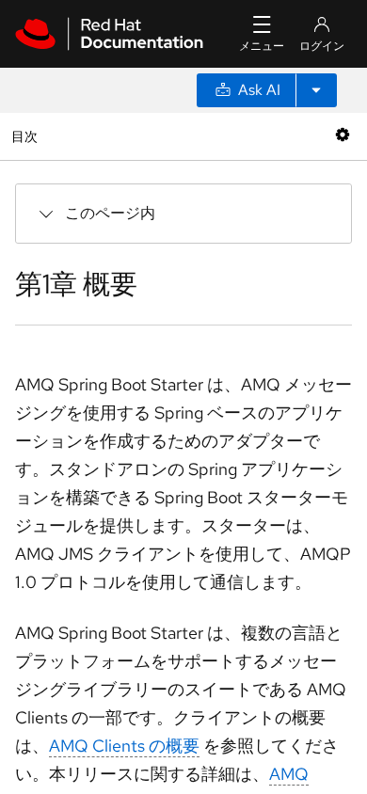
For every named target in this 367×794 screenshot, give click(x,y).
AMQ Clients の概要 (124, 745)
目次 (26, 136)
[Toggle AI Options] (316, 90)
